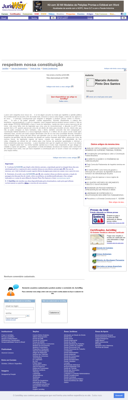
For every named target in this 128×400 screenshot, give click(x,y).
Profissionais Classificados (11, 340)
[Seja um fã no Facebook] (122, 15)
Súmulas (36, 379)
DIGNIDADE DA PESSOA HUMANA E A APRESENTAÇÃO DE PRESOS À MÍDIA (100, 189)
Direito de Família (70, 342)
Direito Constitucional (50, 68)
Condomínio (68, 351)
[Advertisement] (64, 40)
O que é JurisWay (8, 335)
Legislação (36, 373)
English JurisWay (38, 389)
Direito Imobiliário (70, 358)
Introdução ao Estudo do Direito (75, 335)
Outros (66, 382)
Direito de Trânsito (70, 368)
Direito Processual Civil (72, 347)
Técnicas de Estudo (102, 347)
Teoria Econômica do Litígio (73, 380)
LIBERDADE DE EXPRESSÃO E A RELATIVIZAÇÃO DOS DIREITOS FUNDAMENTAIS (104, 194)
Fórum (35, 387)
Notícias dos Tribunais (40, 354)
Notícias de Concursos (40, 356)
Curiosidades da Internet (41, 384)
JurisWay (5, 68)
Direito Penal (68, 338)
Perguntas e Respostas (41, 349)
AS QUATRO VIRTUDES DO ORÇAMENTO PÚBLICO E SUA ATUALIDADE (102, 183)
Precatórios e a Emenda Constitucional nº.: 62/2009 (105, 199)
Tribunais (36, 372)
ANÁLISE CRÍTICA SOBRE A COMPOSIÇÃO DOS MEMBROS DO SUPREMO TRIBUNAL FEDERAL (104, 149)
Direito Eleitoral (69, 372)
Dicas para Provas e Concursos (43, 344)
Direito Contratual (70, 377)
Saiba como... (64, 101)
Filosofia (98, 344)
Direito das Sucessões (71, 370)
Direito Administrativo (71, 352)
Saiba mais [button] (97, 395)
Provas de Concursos (40, 340)
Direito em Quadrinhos (40, 380)
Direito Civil (68, 337)
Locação (67, 363)
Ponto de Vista (35, 68)
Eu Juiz (35, 361)
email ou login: (12, 306)
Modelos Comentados (40, 347)
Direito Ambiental (70, 354)
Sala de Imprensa (39, 366)
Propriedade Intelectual (72, 365)
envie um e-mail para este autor (100, 97)
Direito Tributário (69, 361)
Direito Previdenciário (71, 359)
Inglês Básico (99, 340)
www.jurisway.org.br (63, 178)
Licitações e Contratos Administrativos (77, 373)
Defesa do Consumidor (40, 368)
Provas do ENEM (38, 342)
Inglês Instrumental (101, 342)
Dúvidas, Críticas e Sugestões (12, 363)
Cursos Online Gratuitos (41, 335)
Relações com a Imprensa (104, 345)
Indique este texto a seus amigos (58, 87)
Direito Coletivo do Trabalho (73, 345)
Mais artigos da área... (117, 202)
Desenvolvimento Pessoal (104, 335)
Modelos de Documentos (41, 345)
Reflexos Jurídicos (39, 370)
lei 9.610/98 (18, 167)
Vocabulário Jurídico (40, 365)
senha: (9, 313)
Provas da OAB (38, 338)
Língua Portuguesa (101, 338)
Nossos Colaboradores (9, 338)
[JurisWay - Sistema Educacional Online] (15, 11)
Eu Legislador (37, 359)
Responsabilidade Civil (72, 366)
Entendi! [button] (119, 395)
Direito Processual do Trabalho (74, 349)
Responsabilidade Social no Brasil (13, 342)
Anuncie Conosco (8, 353)
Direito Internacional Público (73, 379)
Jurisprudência (38, 375)
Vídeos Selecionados (40, 337)
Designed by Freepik (9, 374)
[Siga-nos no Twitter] (125, 15)
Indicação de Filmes (39, 382)
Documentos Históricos (40, 386)
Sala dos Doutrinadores (19, 68)
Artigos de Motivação (40, 352)
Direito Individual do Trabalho (74, 344)
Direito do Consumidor (71, 356)
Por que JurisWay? (8, 337)
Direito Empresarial (70, 340)
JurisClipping (37, 358)
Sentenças (36, 377)
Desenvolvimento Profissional (105, 337)
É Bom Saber (37, 363)
